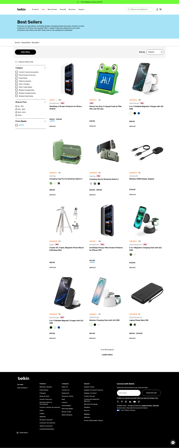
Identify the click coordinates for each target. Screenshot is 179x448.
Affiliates (87, 417)
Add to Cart (52, 126)
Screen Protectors (46, 399)
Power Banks (44, 390)
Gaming (52, 176)
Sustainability (66, 405)
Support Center (89, 387)
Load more (107, 354)
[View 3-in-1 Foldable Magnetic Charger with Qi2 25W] (147, 79)
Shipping (87, 407)
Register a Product (90, 393)
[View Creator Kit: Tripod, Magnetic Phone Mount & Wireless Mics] (67, 220)
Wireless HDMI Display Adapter (141, 179)
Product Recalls (89, 396)
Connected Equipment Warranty (91, 400)
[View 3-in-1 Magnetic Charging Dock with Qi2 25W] (147, 220)
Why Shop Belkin (67, 409)
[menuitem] (44, 10)
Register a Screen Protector (93, 390)
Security (156, 406)
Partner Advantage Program (93, 420)
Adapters (43, 417)
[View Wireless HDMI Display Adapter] (147, 152)
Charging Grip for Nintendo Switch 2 (104, 179)
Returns (87, 410)
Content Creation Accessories (50, 407)
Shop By (17, 42)
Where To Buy (66, 412)
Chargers (43, 393)
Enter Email (122, 392)
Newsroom (65, 393)
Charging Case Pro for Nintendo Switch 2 (65, 179)
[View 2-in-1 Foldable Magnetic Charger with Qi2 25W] (67, 293)
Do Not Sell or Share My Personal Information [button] (132, 408)
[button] (157, 9)
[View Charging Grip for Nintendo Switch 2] (107, 152)
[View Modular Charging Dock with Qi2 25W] (107, 293)
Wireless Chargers (46, 387)
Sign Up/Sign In (22, 388)
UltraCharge (134, 103)
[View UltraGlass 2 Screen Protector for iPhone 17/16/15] (67, 79)
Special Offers (26, 42)
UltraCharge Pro (135, 245)
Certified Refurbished (47, 429)
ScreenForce (54, 103)
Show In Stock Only (26, 62)
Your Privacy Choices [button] (127, 410)
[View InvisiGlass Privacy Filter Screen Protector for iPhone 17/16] (107, 220)
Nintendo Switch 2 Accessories (46, 403)
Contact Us (66, 390)
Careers (64, 402)
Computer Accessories (47, 423)
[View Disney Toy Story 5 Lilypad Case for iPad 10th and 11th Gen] (107, 79)
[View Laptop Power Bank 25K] (147, 293)
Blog (63, 399)
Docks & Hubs (44, 396)
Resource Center (67, 396)
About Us (65, 387)
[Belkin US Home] (21, 9)
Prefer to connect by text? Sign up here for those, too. (137, 398)
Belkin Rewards (67, 415)
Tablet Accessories (46, 426)
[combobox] (139, 9)
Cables (42, 413)
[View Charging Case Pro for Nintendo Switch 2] (67, 152)
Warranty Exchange (90, 404)
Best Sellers (35, 42)
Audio (41, 410)
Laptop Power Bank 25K (138, 320)
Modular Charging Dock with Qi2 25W (104, 320)
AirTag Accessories (46, 420)
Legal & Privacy (147, 406)
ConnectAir (133, 176)
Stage (51, 245)
